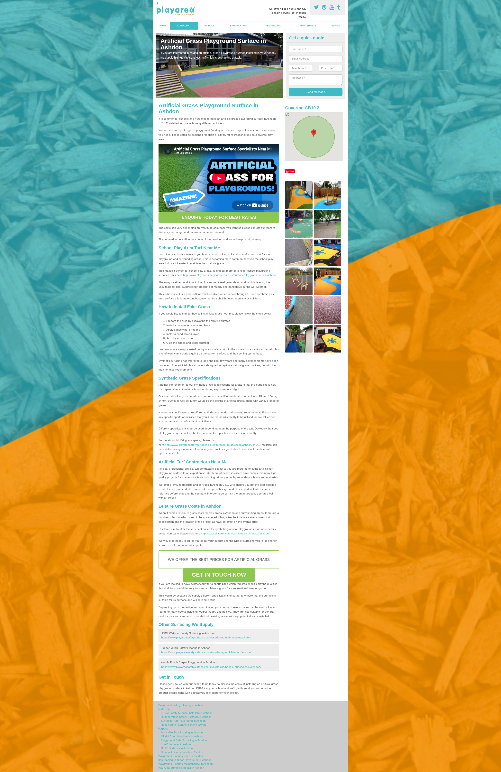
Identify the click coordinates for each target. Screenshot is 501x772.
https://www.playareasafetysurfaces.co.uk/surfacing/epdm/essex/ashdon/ (206, 637)
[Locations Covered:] (157, 3)
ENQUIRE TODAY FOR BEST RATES (219, 217)
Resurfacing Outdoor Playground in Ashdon (185, 759)
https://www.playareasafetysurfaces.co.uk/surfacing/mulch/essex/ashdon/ (206, 652)
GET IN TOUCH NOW (219, 575)
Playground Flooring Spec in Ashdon (180, 756)
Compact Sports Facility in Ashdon (182, 752)
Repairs (335, 25)
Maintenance (308, 25)
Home (162, 25)
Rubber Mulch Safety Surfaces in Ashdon (186, 716)
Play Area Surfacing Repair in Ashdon (181, 767)
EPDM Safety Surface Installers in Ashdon (187, 712)
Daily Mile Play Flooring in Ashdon (182, 732)
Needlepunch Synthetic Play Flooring (183, 724)
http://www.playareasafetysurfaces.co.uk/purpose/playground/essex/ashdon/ (230, 275)
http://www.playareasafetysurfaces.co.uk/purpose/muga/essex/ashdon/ (208, 444)
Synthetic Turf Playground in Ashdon (183, 720)
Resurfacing (273, 25)
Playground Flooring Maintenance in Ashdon (185, 763)
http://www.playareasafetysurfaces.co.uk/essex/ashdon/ (235, 533)
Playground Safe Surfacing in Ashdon (184, 740)
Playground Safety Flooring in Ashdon (181, 705)
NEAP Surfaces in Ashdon (177, 748)
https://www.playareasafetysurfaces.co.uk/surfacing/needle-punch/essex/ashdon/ (211, 666)
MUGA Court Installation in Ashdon (182, 736)
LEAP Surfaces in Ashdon (176, 744)
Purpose (209, 25)
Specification (238, 25)
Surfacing (183, 25)
